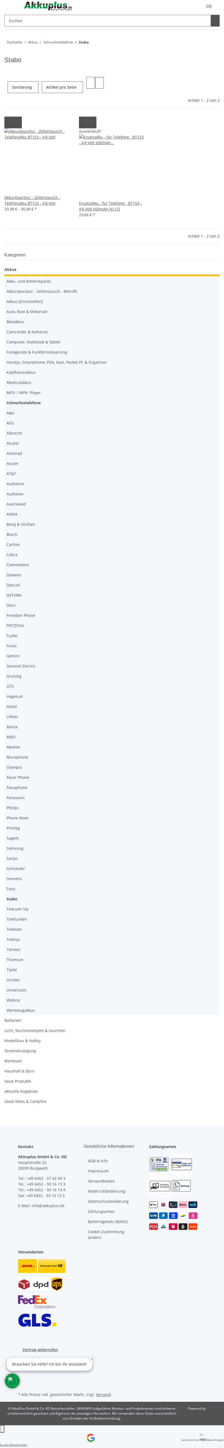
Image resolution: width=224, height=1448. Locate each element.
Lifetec (13, 716)
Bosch (12, 534)
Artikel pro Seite (61, 87)
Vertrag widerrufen (40, 1349)
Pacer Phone (18, 777)
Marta (12, 726)
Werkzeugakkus (21, 1010)
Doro (11, 605)
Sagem (13, 838)
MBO (11, 736)
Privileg (13, 828)
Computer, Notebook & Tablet (33, 342)
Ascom (13, 463)
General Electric (21, 666)
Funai (12, 645)
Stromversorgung (20, 1050)
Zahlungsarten (101, 1211)
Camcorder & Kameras (27, 331)
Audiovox (15, 493)
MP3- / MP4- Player (24, 392)
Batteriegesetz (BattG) (108, 1221)
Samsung (15, 848)
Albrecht (14, 433)
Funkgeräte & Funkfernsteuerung (37, 352)
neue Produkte (17, 1081)
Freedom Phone (21, 615)
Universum (16, 990)
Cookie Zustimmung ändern (106, 1234)
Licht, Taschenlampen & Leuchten (35, 1030)
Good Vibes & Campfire (25, 1101)
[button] (90, 83)
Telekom (14, 929)
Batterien (12, 1020)
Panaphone (17, 787)
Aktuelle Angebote (21, 1091)
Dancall (13, 585)
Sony (11, 888)
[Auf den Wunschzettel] (17, 122)
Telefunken (17, 919)
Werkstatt (13, 1060)
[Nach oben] (2, 1429)
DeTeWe (14, 595)
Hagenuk (15, 696)
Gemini (13, 655)
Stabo (12, 898)
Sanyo (12, 858)
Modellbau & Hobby (22, 1040)
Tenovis (13, 949)
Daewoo (14, 574)
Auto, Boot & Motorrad (27, 311)
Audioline (15, 483)
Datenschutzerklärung (108, 1201)
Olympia (14, 767)
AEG (10, 423)
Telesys (13, 939)
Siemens (14, 878)
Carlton (13, 544)
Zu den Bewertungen (13, 1445)
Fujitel (12, 635)
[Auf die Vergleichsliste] (8, 122)
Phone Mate (17, 817)
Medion (13, 747)
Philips (13, 807)
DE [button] (209, 6)
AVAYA (12, 514)
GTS (10, 686)
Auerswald (16, 504)
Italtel (12, 706)
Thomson (15, 959)
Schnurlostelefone (24, 402)
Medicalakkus (19, 382)
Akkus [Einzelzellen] (25, 301)
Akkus (10, 269)
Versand (103, 1394)
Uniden (13, 979)
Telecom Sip (18, 909)
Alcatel (13, 443)
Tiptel (12, 969)
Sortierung (22, 87)
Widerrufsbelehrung (106, 1191)
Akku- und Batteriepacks (29, 281)
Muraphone (17, 757)
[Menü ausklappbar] (11, 6)
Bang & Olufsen (21, 524)
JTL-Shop (213, 1408)
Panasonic (16, 797)
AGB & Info (98, 1160)
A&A (10, 412)
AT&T (11, 473)
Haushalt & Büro (19, 1071)
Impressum (98, 1171)
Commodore (18, 564)
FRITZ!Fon (15, 625)
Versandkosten (101, 1181)
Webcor (13, 1000)
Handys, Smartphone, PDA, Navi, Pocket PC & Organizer (57, 362)
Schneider (16, 868)
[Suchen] (215, 21)
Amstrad (14, 453)
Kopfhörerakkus (21, 372)
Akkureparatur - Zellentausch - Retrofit (42, 291)
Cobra (12, 554)
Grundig (14, 676)
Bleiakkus (15, 321)
